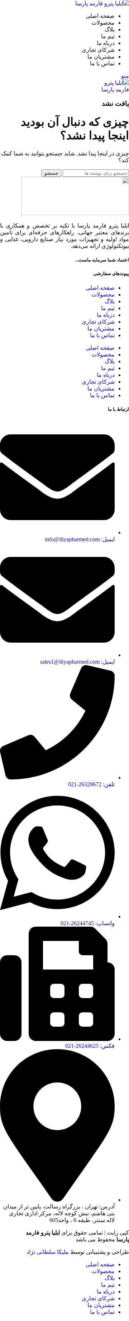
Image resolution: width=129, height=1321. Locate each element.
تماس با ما (102, 335)
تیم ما (108, 308)
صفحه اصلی (100, 288)
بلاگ (110, 301)
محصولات (103, 294)
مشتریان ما (101, 328)
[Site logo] (102, 3)
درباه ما (106, 315)
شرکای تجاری (98, 322)
